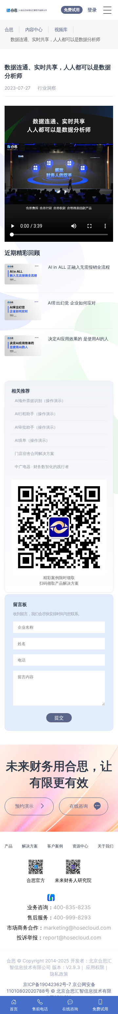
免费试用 (72, 9)
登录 (92, 9)
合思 (9, 29)
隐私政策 (59, 974)
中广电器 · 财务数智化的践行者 (42, 466)
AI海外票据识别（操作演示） (40, 400)
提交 (59, 717)
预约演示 (24, 806)
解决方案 (30, 846)
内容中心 (33, 29)
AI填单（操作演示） (32, 440)
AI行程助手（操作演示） (36, 413)
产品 (8, 846)
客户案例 (55, 846)
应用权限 (95, 967)
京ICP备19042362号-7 (47, 984)
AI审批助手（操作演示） (36, 427)
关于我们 (105, 846)
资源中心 (80, 846)
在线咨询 (78, 806)
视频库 (60, 29)
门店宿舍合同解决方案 (34, 453)
